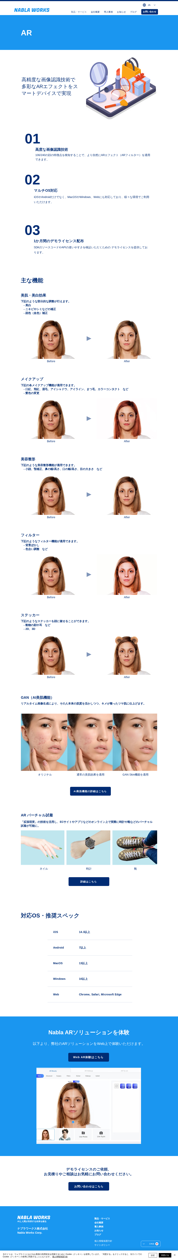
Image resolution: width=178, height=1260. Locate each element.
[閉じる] (174, 1255)
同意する (165, 1255)
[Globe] (144, 5)
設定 (153, 1255)
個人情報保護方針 (60, 1256)
